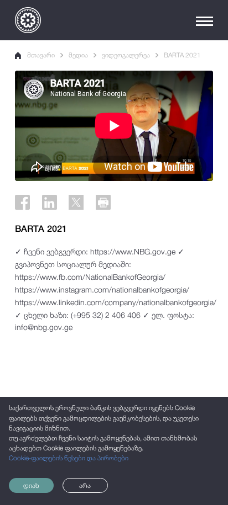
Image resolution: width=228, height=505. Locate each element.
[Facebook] (22, 202)
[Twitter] (76, 202)
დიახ (31, 486)
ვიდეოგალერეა (126, 55)
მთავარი (41, 55)
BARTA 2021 (182, 55)
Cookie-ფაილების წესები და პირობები (68, 458)
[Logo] (28, 20)
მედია (78, 55)
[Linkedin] (49, 202)
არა (85, 486)
